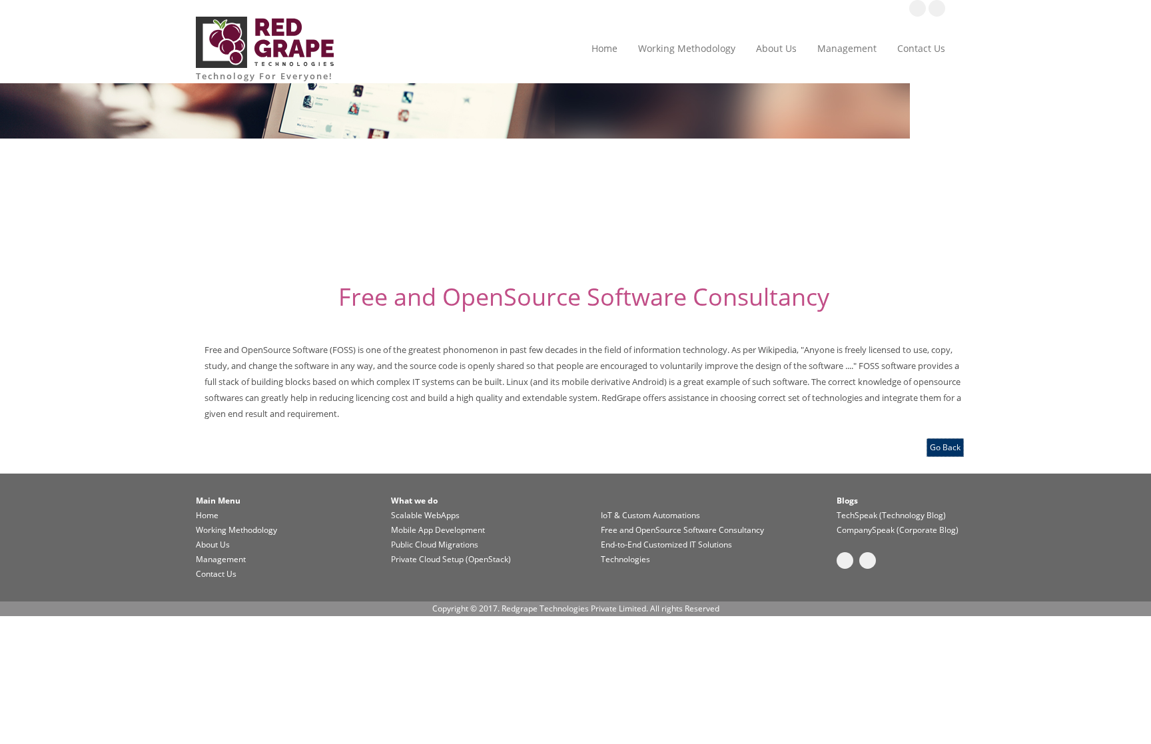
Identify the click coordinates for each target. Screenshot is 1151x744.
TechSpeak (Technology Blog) (891, 515)
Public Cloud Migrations (434, 544)
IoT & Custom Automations (650, 515)
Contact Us (921, 48)
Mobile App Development (438, 530)
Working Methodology (686, 48)
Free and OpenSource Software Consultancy (682, 530)
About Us (776, 48)
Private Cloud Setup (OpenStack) (451, 559)
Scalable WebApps (425, 515)
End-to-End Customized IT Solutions (666, 544)
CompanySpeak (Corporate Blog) (898, 530)
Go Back (945, 447)
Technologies (625, 559)
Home (604, 48)
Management (847, 48)
